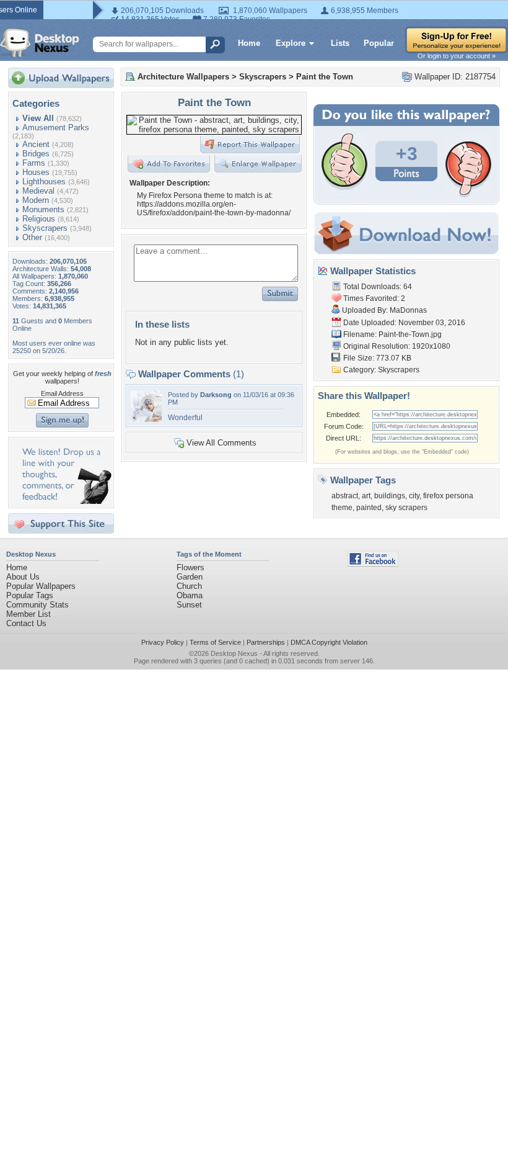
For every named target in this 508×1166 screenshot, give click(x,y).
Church (189, 586)
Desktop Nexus (234, 653)
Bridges (36, 153)
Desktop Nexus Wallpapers (39, 43)
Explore (290, 43)
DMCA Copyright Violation (329, 642)
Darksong (216, 394)
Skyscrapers (45, 228)
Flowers (190, 567)
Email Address (62, 393)
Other (32, 237)
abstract (344, 495)
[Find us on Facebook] (373, 563)
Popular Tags (29, 595)
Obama (190, 595)
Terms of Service (215, 642)
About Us (23, 576)
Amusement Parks (55, 127)
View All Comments (221, 442)
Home (249, 43)
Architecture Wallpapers (183, 76)
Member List (28, 614)
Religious (38, 218)
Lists (340, 43)
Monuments (43, 209)
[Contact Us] (65, 501)
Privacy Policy (162, 642)
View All (38, 118)
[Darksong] (146, 419)
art (366, 495)
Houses (36, 172)
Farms (33, 163)
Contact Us (26, 623)
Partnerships (266, 642)
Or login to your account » (457, 56)
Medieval (38, 190)
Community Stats (37, 604)
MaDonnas (408, 310)
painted (369, 507)
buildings (389, 495)
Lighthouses (44, 181)
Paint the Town (324, 76)
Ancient (36, 144)
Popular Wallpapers (41, 586)
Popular (379, 43)
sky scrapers (406, 507)
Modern (35, 200)
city (414, 495)
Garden (190, 576)
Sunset (189, 604)
